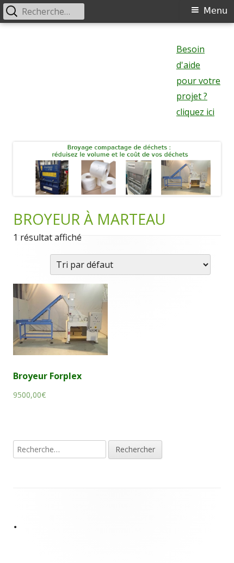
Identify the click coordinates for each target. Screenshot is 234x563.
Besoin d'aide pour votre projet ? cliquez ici (198, 80)
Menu (215, 10)
